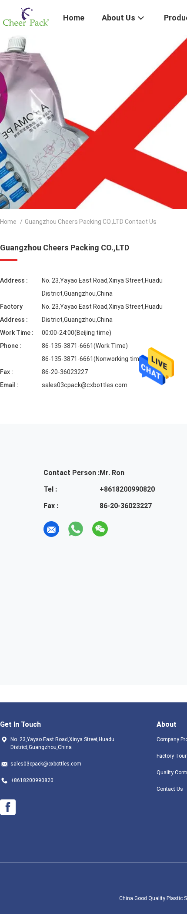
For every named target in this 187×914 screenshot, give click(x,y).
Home (8, 221)
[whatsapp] (75, 529)
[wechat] (100, 529)
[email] (51, 529)
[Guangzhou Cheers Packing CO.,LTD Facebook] (8, 807)
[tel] (124, 529)
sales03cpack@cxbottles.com (84, 384)
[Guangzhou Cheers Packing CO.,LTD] (26, 16)
